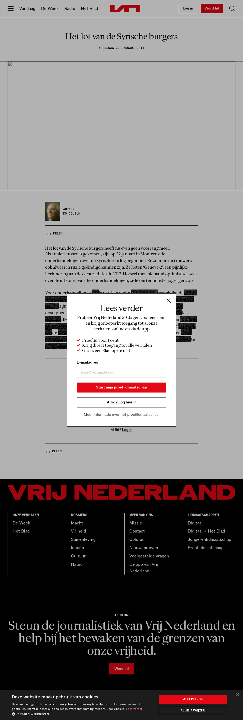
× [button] (237, 695)
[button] (82, 713)
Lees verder (134, 709)
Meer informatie (97, 414)
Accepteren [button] (193, 699)
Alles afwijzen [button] (193, 710)
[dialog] (121, 705)
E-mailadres (87, 362)
